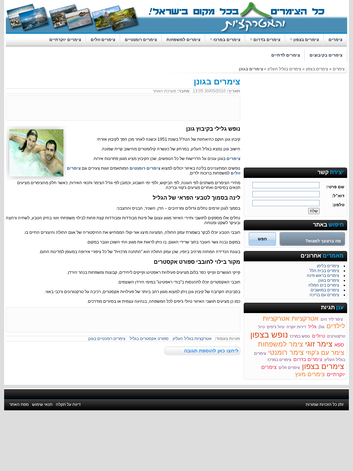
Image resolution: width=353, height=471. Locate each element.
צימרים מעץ (310, 374)
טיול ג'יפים (275, 326)
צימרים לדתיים (285, 55)
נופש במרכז (300, 336)
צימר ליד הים (332, 319)
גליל (312, 326)
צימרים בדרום (266, 39)
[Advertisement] (295, 120)
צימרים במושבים (325, 289)
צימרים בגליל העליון (284, 69)
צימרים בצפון (306, 39)
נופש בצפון (269, 334)
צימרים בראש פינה (323, 274)
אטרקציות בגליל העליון (192, 338)
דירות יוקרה (296, 326)
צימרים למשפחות (183, 39)
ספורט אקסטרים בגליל (149, 338)
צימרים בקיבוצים (326, 55)
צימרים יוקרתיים (65, 39)
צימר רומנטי (286, 352)
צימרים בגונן (328, 279)
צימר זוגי (318, 344)
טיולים (318, 336)
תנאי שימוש (42, 404)
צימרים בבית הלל (324, 270)
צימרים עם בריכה (324, 294)
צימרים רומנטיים (141, 39)
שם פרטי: (335, 186)
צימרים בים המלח (324, 284)
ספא (339, 345)
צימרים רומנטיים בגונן (106, 338)
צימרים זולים (103, 39)
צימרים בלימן (328, 265)
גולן (321, 326)
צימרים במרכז (226, 39)
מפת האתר (19, 404)
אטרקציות (305, 318)
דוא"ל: (338, 195)
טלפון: (338, 204)
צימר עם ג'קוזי (325, 352)
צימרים (335, 39)
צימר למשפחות (280, 344)
